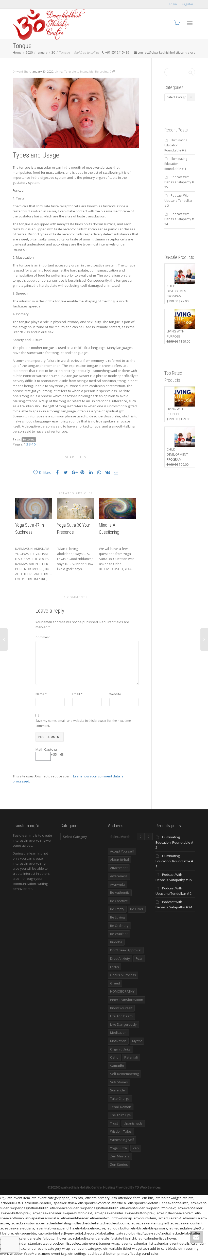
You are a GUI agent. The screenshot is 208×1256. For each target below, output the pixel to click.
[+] (33, 508)
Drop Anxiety (120, 958)
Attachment (119, 867)
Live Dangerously (123, 1024)
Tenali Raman (120, 1107)
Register (187, 4)
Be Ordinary (119, 925)
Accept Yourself (122, 851)
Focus (114, 967)
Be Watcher (119, 933)
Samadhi (117, 1065)
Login (173, 4)
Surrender (118, 1090)
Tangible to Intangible (79, 71)
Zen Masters (120, 1156)
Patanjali (131, 1057)
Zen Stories (119, 1164)
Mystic (137, 1041)
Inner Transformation (126, 999)
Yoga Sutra (118, 1148)
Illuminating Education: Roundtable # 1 (175, 163)
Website (115, 694)
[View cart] (176, 22)
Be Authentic (119, 892)
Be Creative (119, 901)
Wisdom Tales (121, 1131)
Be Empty (117, 909)
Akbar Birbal (119, 859)
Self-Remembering (124, 1073)
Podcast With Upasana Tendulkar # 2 (178, 200)
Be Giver (136, 909)
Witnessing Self (122, 1139)
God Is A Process (123, 975)
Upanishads (133, 1123)
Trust (114, 1123)
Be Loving (101, 71)
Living (59, 71)
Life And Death (121, 1016)
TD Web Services (148, 1187)
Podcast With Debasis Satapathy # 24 (179, 219)
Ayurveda (117, 884)
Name (40, 694)
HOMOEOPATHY (122, 991)
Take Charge (120, 1098)
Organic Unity (120, 1049)
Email (76, 694)
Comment (43, 637)
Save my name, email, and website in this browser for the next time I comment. (84, 723)
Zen (136, 1148)
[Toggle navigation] (189, 23)
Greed (115, 983)
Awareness (119, 876)
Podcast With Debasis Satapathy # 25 (179, 182)
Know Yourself (121, 1008)
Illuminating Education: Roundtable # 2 (175, 145)
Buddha (116, 942)
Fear (139, 958)
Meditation (118, 1032)
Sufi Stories (119, 1082)
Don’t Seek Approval (125, 950)
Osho (114, 1057)
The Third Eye (120, 1115)
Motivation (118, 1041)
